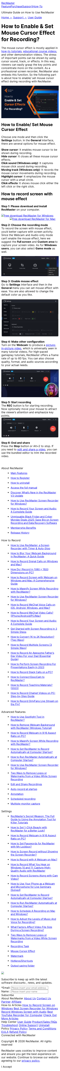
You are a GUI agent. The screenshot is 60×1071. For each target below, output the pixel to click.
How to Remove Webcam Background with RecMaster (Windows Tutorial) (33, 726)
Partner (6, 1001)
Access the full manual (24, 487)
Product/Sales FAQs (44, 1021)
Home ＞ (6, 17)
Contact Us (44, 998)
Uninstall (44, 1025)
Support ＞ (20, 17)
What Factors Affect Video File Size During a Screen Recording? (31, 928)
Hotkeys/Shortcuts (22, 960)
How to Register (20, 478)
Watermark (17, 956)
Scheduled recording (23, 798)
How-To (37, 6)
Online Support (28, 1025)
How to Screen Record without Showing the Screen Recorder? (34, 853)
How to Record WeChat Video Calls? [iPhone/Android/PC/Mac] (32, 614)
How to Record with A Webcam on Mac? (34, 859)
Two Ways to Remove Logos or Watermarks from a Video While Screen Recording (34, 776)
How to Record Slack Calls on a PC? (32, 672)
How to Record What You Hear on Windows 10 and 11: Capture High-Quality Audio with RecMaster (31, 867)
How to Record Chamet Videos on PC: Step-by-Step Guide (33, 694)
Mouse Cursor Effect (23, 951)
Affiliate (16, 1001)
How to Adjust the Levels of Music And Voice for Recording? (33, 920)
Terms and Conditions (42, 1028)
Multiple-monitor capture (25, 803)
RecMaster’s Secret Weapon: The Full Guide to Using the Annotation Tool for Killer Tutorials (33, 819)
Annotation (17, 794)
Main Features (19, 473)
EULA (4, 1032)
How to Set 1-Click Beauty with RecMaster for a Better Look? (29, 829)
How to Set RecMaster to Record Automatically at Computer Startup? (32, 750)
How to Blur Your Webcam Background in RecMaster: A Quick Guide (33, 555)
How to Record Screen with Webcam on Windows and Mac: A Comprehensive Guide (34, 580)
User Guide (35, 17)
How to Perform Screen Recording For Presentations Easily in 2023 (33, 665)
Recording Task (20, 946)
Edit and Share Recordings (26, 784)
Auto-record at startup (24, 789)
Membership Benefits (23, 527)
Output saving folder (23, 965)
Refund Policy (18, 1032)
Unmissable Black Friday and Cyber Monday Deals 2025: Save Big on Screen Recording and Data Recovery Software (34, 520)
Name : (5, 991)
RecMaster (8, 3)
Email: (5, 987)
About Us (30, 998)
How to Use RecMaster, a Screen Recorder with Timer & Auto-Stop (30, 547)
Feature (6, 6)
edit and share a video (31, 449)
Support (27, 6)
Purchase (16, 6)
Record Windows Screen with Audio (23, 1011)
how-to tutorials (11, 51)
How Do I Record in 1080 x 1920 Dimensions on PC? (29, 571)
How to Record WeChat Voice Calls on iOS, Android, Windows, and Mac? (33, 606)
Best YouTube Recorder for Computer (27, 1013)
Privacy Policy (19, 1028)
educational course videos (39, 51)
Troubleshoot (9, 1025)
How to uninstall (20, 482)
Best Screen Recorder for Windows (36, 1008)
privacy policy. (31, 1060)
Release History (20, 532)
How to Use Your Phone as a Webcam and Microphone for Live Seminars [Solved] (33, 887)
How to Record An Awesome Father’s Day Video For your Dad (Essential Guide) (32, 656)
